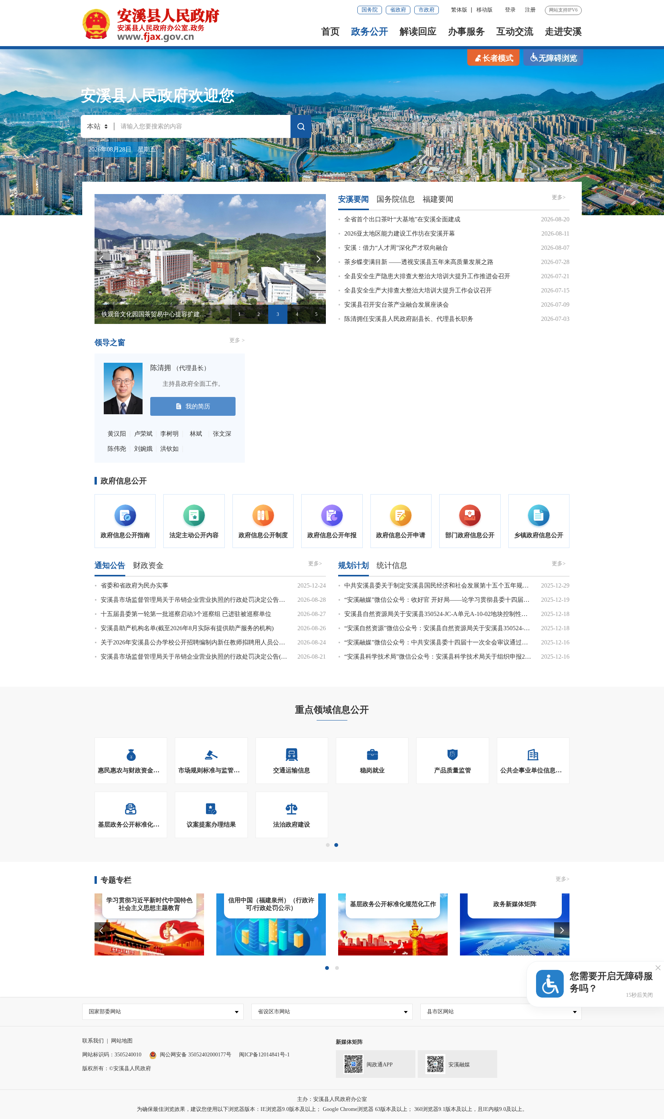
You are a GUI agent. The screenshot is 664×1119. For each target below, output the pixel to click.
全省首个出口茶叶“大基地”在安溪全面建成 (402, 219)
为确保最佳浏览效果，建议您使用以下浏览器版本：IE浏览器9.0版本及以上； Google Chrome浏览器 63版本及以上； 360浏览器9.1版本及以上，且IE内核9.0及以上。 (332, 1109)
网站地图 (122, 1041)
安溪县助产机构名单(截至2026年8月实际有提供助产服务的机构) (187, 628)
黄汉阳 (117, 433)
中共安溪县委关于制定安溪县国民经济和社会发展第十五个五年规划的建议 (445, 585)
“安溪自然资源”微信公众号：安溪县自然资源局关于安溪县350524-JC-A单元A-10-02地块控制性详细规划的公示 (494, 628)
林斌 (196, 433)
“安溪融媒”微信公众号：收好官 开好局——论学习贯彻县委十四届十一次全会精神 (455, 599)
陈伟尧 (117, 448)
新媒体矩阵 (349, 1042)
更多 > (237, 340)
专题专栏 (116, 880)
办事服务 (466, 32)
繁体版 (459, 10)
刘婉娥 (143, 448)
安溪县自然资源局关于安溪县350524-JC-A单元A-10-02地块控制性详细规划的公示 (454, 614)
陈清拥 (180, 368)
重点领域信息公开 (332, 710)
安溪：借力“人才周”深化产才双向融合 (396, 247)
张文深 (222, 433)
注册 (530, 10)
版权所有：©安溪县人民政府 (116, 1068)
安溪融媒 (459, 1064)
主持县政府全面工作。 (187, 383)
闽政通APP (380, 1064)
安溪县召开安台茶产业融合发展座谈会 (396, 304)
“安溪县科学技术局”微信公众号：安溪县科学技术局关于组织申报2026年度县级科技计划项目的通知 (479, 656)
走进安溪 (563, 32)
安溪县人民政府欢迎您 (157, 95)
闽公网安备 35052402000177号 (195, 1055)
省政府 (398, 10)
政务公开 (369, 32)
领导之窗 (110, 342)
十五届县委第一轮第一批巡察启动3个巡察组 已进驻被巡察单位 (186, 614)
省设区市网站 (274, 1011)
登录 (510, 10)
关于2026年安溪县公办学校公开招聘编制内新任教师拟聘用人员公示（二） (202, 642)
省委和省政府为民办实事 (134, 585)
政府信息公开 (124, 480)
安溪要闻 (353, 199)
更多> (559, 197)
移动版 (484, 10)
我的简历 (198, 406)
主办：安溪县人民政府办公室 (332, 1099)
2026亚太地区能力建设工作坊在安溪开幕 (399, 233)
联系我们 (93, 1041)
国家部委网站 (105, 1011)
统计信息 (392, 565)
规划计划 (353, 565)
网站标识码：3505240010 (111, 1055)
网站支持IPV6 (563, 10)
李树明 (169, 433)
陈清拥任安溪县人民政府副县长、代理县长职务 (408, 318)
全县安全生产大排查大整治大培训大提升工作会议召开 (418, 290)
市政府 (426, 10)
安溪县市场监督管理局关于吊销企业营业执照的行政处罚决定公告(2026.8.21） (206, 656)
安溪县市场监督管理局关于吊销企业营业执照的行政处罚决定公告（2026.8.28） (208, 599)
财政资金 (148, 565)
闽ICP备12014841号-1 (264, 1055)
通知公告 (110, 565)
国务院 (370, 10)
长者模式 (498, 58)
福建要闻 (438, 199)
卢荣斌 (143, 433)
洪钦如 (169, 448)
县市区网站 (440, 1011)
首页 (330, 32)
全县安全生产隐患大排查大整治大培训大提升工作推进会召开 (427, 276)
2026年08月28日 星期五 (122, 149)
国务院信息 (396, 199)
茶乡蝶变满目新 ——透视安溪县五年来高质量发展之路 (418, 262)
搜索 (300, 128)
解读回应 (418, 32)
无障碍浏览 (558, 58)
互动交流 (514, 32)
